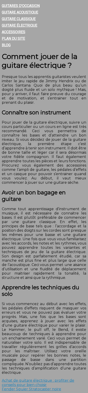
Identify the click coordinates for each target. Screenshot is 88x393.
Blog (6, 45)
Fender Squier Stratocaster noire (31, 389)
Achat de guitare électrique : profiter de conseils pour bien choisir (38, 382)
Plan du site (13, 38)
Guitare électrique (19, 25)
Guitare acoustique (20, 12)
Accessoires (13, 32)
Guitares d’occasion (21, 6)
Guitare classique (19, 19)
